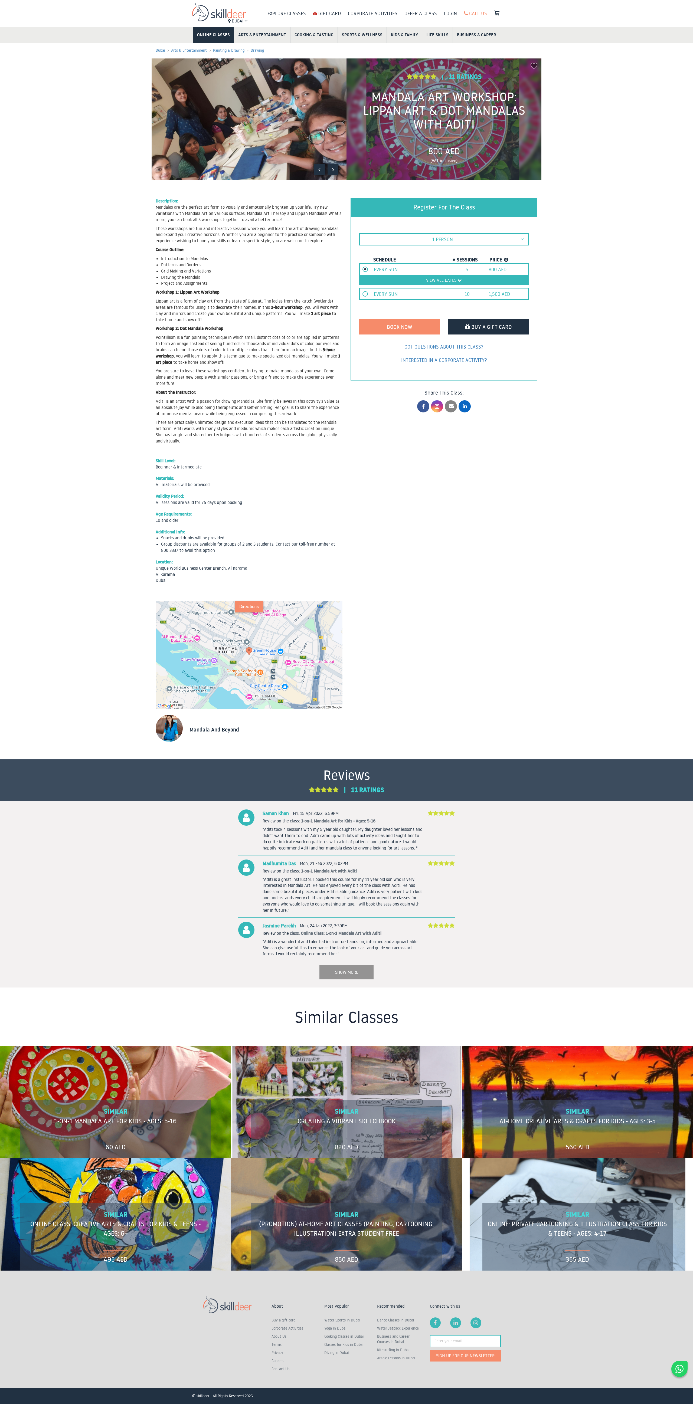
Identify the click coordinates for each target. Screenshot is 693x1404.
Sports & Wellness (362, 35)
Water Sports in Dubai (342, 1320)
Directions (249, 606)
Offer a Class (420, 13)
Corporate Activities (372, 13)
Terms (277, 1344)
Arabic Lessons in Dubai (396, 1358)
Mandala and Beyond (214, 729)
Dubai (237, 21)
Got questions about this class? (443, 346)
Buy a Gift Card (491, 326)
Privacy (277, 1352)
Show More (346, 972)
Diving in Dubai (336, 1352)
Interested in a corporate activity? (444, 360)
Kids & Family (404, 35)
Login (450, 13)
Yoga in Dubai (335, 1328)
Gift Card (329, 13)
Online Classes (213, 35)
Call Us (477, 13)
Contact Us (280, 1368)
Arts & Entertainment (262, 35)
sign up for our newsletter (465, 1355)
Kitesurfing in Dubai (393, 1349)
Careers (277, 1360)
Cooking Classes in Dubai (344, 1336)
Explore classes (286, 13)
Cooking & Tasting (314, 35)
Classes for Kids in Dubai (343, 1344)
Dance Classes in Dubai (395, 1320)
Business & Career (476, 35)
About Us (279, 1336)
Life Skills (437, 35)
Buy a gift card (283, 1320)
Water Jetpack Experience (398, 1328)
